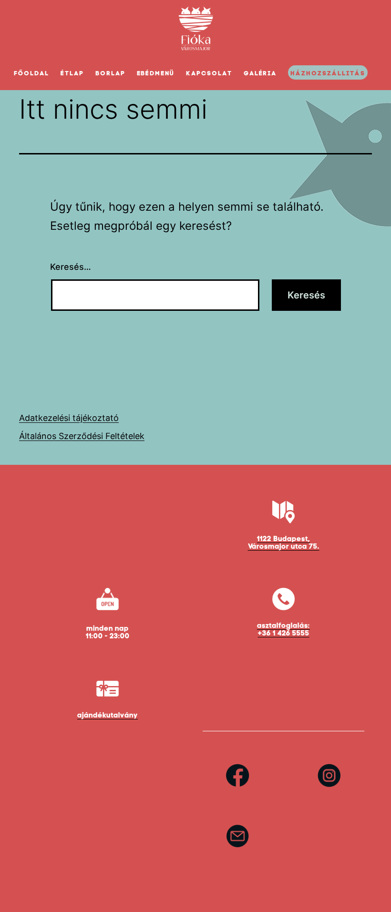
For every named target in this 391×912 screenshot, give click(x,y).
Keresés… (70, 267)
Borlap (110, 73)
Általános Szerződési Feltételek (81, 436)
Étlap (72, 73)
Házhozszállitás (327, 73)
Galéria (260, 73)
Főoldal (31, 73)
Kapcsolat (209, 73)
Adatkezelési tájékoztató (69, 418)
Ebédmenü (156, 73)
